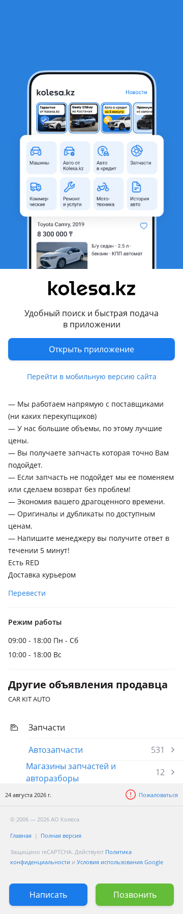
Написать (48, 894)
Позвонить (135, 894)
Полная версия (61, 835)
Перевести (27, 593)
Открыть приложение (91, 349)
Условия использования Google (120, 862)
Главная (21, 835)
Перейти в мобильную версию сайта (92, 376)
